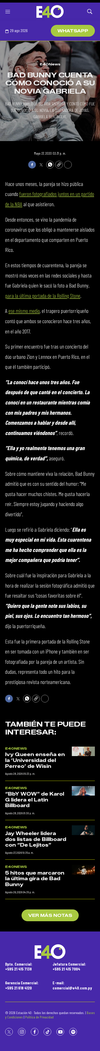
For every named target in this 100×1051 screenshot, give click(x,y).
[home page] (49, 11)
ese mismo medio (24, 310)
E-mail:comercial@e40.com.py (72, 985)
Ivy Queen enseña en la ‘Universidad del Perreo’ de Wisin (35, 760)
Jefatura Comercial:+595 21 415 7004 (69, 966)
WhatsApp (72, 30)
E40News (50, 64)
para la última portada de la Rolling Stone (42, 295)
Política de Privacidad (39, 1017)
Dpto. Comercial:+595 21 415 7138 (18, 966)
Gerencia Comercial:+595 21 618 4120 (21, 985)
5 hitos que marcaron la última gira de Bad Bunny (34, 878)
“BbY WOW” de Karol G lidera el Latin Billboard (34, 799)
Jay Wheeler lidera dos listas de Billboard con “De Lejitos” (35, 839)
